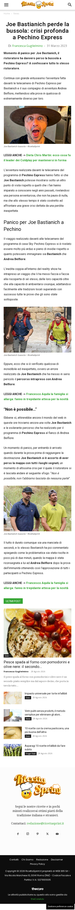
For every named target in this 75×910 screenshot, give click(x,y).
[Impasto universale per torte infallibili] (13, 698)
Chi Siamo (27, 859)
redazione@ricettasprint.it (45, 823)
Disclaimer (57, 859)
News (16, 13)
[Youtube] (57, 834)
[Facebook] (17, 834)
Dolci (7, 656)
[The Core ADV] (37, 890)
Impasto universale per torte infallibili (46, 693)
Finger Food (30, 753)
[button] (6, 5)
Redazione (42, 859)
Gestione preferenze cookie (60, 906)
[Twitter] (47, 834)
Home (7, 13)
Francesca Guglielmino (27, 46)
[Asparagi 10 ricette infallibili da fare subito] (13, 750)
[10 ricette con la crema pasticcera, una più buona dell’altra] (13, 733)
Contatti (14, 859)
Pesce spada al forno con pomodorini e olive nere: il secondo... (37, 664)
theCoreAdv (37, 899)
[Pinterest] (37, 834)
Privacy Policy (37, 863)
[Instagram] (27, 834)
